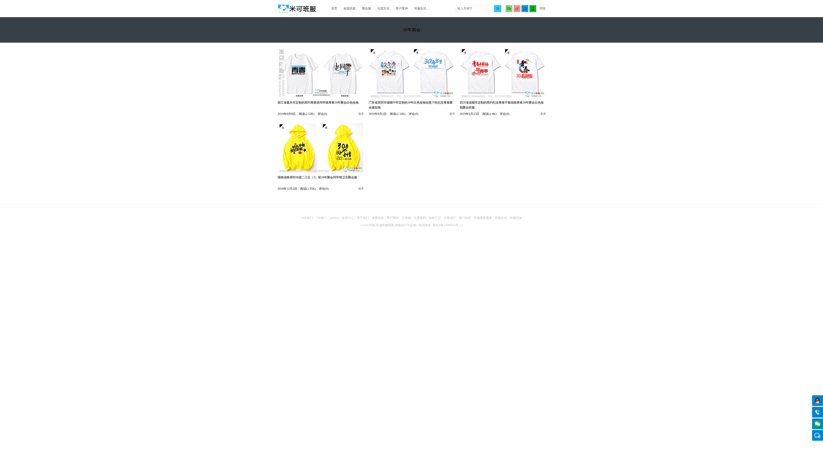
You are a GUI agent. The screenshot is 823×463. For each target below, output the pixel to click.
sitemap (334, 217)
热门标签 (465, 217)
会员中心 (348, 217)
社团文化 (383, 8)
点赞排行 (450, 217)
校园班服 (350, 8)
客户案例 (402, 8)
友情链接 (378, 217)
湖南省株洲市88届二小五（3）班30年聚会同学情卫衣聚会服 (317, 177)
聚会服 (366, 8)
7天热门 (321, 217)
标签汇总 (435, 217)
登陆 (542, 8)
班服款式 (420, 8)
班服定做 (516, 217)
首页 (334, 8)
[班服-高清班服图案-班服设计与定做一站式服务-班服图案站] (297, 8)
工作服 (406, 217)
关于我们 (363, 217)
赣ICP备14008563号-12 (448, 225)
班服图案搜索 (483, 217)
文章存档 (420, 217)
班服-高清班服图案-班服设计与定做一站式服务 (400, 225)
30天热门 (307, 217)
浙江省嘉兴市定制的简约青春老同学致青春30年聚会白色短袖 (318, 102)
